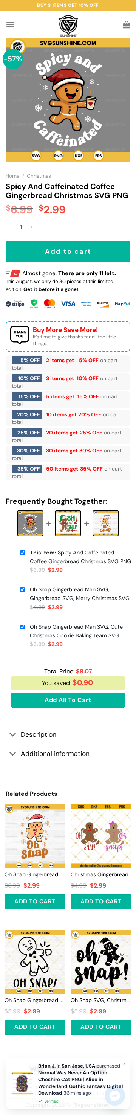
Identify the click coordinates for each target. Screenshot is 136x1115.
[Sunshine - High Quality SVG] (68, 25)
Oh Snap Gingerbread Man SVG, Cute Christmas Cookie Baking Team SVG (76, 631)
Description (38, 734)
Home (13, 176)
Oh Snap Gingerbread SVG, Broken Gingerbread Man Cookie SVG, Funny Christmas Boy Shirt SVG (35, 1000)
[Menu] (10, 24)
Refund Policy (86, 1094)
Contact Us (48, 1094)
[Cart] (126, 24)
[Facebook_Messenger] (115, 1095)
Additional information (55, 753)
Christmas (39, 176)
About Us (67, 1083)
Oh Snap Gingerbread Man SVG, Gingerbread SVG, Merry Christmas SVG (80, 594)
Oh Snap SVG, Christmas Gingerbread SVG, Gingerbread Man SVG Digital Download (101, 1000)
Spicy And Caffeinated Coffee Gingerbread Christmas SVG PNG (80, 557)
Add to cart (68, 251)
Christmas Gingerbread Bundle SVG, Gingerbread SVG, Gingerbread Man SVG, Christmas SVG (101, 874)
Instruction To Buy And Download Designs (68, 1088)
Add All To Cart (68, 700)
